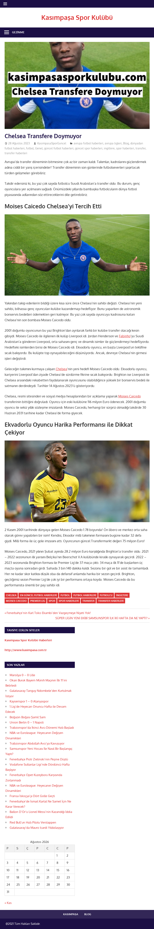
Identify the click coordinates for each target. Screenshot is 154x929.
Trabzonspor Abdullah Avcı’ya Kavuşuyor (37, 743)
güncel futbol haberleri (59, 148)
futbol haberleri (84, 595)
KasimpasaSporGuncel (51, 143)
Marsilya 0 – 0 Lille (22, 675)
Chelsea (61, 369)
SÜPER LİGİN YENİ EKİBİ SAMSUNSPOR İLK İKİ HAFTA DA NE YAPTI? (101, 618)
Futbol (65, 595)
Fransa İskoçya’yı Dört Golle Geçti (32, 796)
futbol (30, 148)
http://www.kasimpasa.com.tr (26, 650)
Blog (126, 143)
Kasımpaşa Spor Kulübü (77, 17)
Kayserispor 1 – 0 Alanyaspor (29, 701)
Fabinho (125, 336)
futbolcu (106, 595)
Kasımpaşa (70, 914)
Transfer (88, 600)
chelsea (11, 595)
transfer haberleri (16, 153)
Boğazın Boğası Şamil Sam (28, 717)
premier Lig (37, 600)
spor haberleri (125, 148)
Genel (39, 148)
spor (52, 600)
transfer (141, 148)
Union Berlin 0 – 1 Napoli (27, 722)
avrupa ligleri (113, 143)
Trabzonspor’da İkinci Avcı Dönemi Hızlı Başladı (42, 727)
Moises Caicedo (129, 396)
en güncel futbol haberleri (38, 595)
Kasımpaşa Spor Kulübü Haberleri (28, 640)
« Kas (8, 903)
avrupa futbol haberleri (88, 143)
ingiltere (109, 148)
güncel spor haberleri (88, 148)
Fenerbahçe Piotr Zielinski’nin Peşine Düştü (39, 759)
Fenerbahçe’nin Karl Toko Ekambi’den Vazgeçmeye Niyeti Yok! (48, 613)
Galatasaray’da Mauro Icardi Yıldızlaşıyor (37, 828)
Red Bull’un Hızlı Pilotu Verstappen (33, 822)
